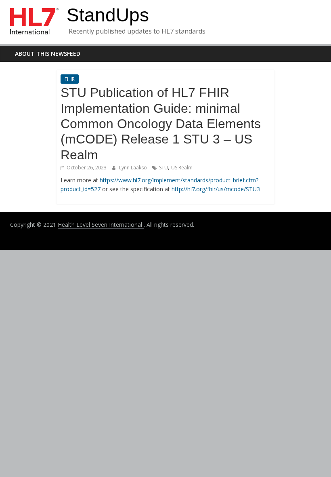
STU (163, 167)
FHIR (70, 79)
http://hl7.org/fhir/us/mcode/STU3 (216, 189)
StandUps (108, 14)
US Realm (182, 167)
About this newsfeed (47, 53)
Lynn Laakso (133, 167)
